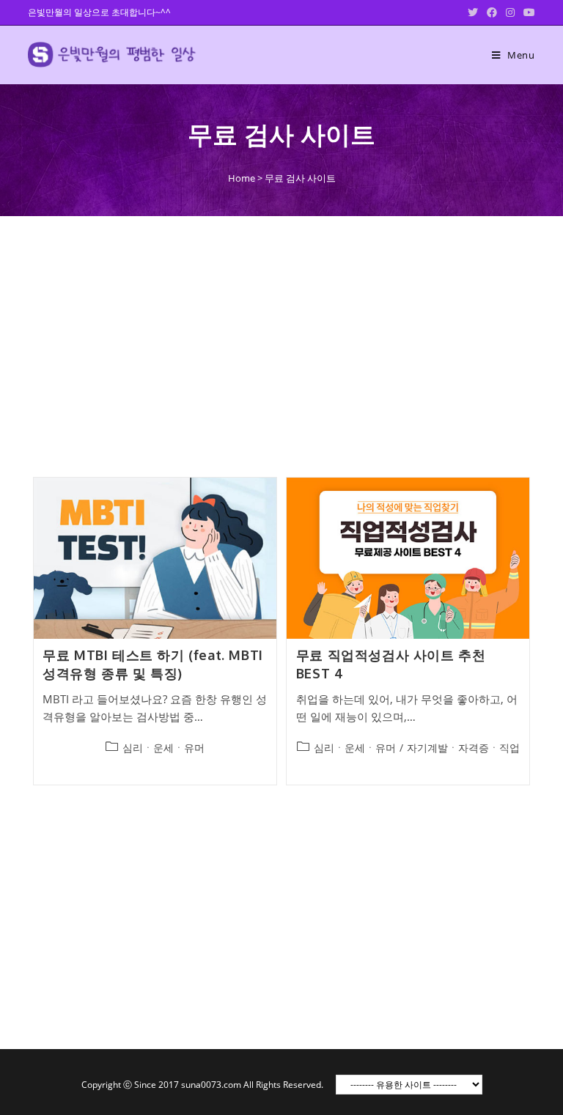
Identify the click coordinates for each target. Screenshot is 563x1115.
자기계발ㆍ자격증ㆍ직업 (463, 748)
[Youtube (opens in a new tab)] (527, 12)
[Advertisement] (281, 339)
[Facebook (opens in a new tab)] (491, 12)
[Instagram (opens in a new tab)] (510, 12)
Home (241, 178)
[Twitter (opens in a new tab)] (472, 12)
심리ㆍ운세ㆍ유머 (163, 748)
